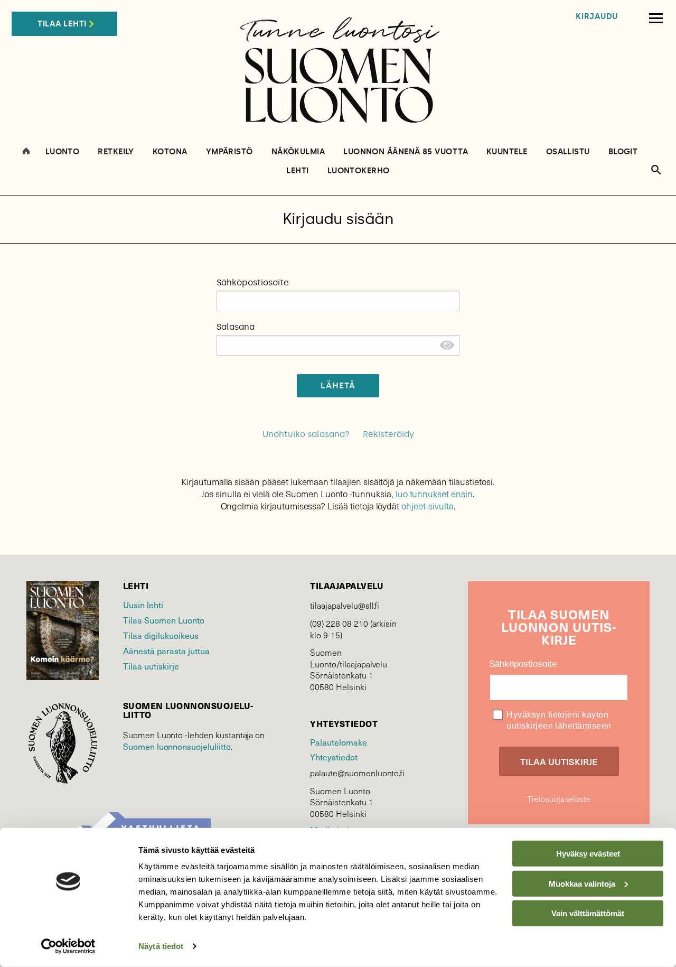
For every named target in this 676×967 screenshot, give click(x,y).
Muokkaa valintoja (582, 883)
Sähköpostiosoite (253, 282)
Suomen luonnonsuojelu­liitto (177, 746)
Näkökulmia (298, 152)
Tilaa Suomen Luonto (163, 619)
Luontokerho (358, 171)
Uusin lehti (143, 604)
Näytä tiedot (160, 946)
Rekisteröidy (388, 434)
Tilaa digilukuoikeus (161, 635)
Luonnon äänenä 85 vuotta (405, 152)
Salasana (236, 327)
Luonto (62, 152)
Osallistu (568, 152)
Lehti (297, 171)
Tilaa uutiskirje (151, 665)
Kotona (170, 152)
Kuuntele (507, 152)
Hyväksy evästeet (588, 853)
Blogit (623, 152)
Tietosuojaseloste (558, 799)
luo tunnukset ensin (434, 494)
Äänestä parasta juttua (166, 650)
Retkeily (116, 152)
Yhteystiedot (333, 756)
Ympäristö (229, 152)
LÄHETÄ (338, 385)
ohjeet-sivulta (427, 506)
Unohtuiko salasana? (306, 434)
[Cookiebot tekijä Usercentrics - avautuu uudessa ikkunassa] (68, 946)
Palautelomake (338, 742)
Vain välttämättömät (587, 913)
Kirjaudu (597, 16)
